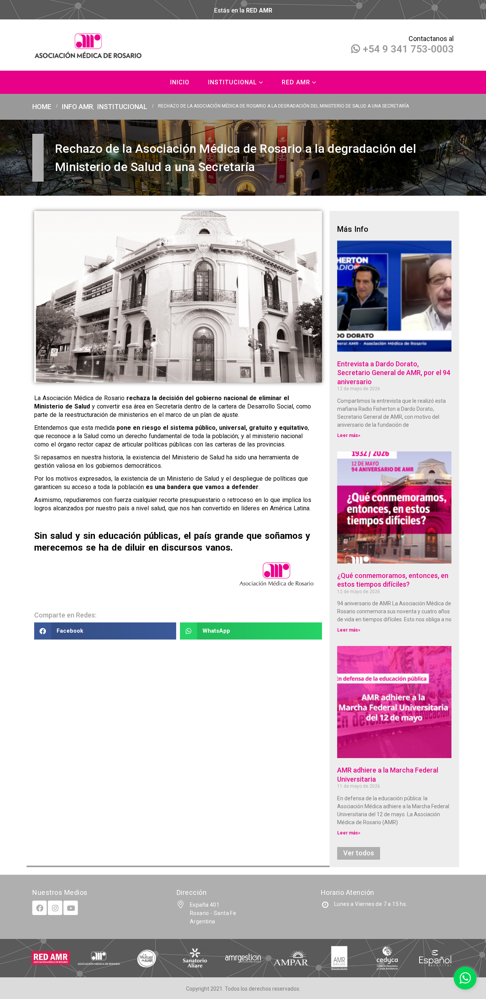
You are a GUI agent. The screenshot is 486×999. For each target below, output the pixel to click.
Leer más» (348, 435)
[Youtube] (70, 908)
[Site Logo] (89, 45)
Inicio (179, 82)
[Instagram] (55, 908)
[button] (105, 631)
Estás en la (243, 10)
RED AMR (296, 82)
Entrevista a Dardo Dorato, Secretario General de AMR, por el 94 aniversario (393, 373)
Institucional (232, 82)
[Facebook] (39, 908)
